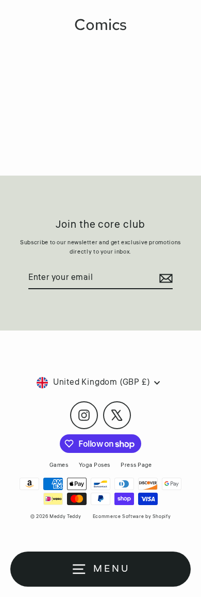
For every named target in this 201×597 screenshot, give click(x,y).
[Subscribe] (164, 278)
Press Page (136, 465)
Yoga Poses (94, 465)
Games (59, 465)
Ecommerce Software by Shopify (132, 516)
